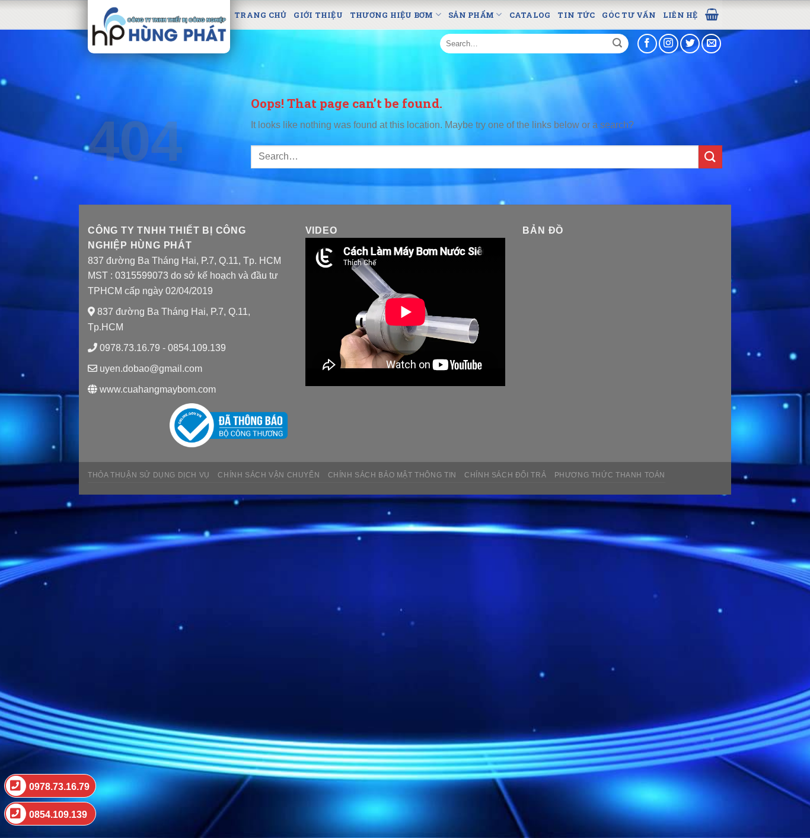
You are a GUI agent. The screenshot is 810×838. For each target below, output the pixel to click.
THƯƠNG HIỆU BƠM (391, 15)
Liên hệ (680, 15)
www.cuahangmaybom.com (156, 389)
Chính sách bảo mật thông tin (392, 475)
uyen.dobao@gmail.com (151, 369)
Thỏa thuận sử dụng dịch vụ (149, 475)
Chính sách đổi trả (505, 475)
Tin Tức (576, 15)
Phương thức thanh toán (609, 475)
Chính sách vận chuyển (269, 475)
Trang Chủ (260, 15)
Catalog (530, 15)
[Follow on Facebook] (647, 43)
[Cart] (711, 13)
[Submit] (617, 44)
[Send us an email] (711, 43)
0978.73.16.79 (59, 787)
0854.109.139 (58, 815)
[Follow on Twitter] (690, 43)
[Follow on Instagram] (668, 43)
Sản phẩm (471, 15)
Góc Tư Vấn (629, 15)
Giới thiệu (318, 15)
